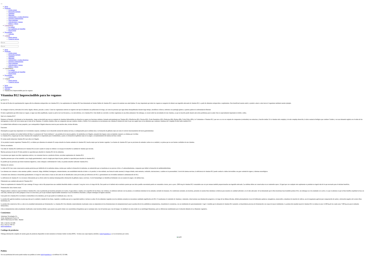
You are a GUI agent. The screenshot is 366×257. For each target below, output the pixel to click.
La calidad (11, 27)
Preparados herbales (14, 11)
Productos (8, 8)
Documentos (8, 32)
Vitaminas (11, 13)
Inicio (6, 6)
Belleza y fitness (13, 23)
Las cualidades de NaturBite (16, 29)
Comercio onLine (13, 39)
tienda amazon (12, 37)
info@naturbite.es (6, 226)
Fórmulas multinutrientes (15, 18)
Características (9, 25)
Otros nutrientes (13, 20)
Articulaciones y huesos (15, 22)
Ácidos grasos (12, 10)
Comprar (7, 35)
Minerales (11, 15)
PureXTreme (12, 30)
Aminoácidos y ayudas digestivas (18, 17)
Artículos (11, 34)
